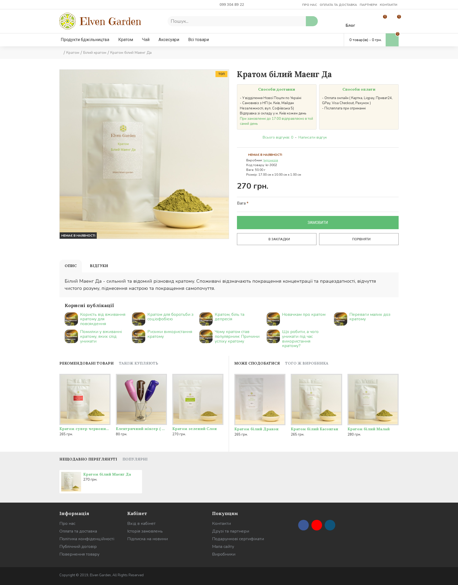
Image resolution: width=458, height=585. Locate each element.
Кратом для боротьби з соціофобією (170, 317)
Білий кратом (94, 52)
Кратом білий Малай (368, 429)
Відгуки (99, 265)
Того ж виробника (306, 363)
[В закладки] (94, 424)
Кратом (72, 52)
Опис (71, 265)
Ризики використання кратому (169, 334)
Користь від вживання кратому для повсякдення (102, 319)
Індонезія (270, 160)
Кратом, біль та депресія (229, 317)
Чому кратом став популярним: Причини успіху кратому (237, 337)
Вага (241, 203)
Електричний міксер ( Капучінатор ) (141, 428)
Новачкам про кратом (303, 314)
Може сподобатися (257, 363)
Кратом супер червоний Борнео (85, 428)
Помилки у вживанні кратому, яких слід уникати (101, 337)
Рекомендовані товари (86, 363)
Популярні (135, 459)
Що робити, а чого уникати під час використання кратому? (300, 339)
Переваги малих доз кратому (369, 317)
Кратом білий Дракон (256, 429)
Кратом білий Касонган (314, 429)
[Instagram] (330, 525)
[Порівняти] (105, 424)
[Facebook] (303, 525)
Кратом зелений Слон (194, 428)
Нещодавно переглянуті (88, 459)
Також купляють (138, 363)
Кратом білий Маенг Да (107, 474)
